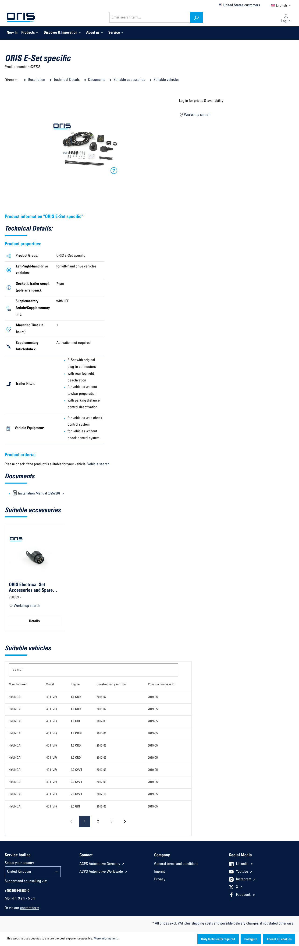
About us (93, 33)
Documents (96, 80)
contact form (29, 908)
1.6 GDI (75, 721)
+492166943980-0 (17, 891)
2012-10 (101, 794)
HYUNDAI (15, 697)
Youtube (242, 872)
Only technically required (218, 939)
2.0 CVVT (76, 770)
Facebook (244, 895)
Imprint (159, 872)
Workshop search (196, 115)
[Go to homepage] (21, 17)
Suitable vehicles (166, 80)
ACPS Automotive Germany (100, 864)
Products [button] (28, 33)
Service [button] (114, 33)
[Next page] (125, 821)
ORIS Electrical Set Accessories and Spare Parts (31, 588)
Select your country (19, 863)
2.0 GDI (75, 806)
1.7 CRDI (76, 733)
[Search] (196, 17)
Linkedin (242, 864)
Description (36, 80)
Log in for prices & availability (201, 101)
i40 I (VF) (51, 697)
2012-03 (101, 721)
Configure (250, 939)
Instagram (244, 880)
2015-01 (101, 733)
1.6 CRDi (76, 697)
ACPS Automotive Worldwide (101, 872)
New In (12, 33)
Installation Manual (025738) (39, 494)
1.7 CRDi (76, 745)
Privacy (159, 880)
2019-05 (153, 697)
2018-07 (101, 697)
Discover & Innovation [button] (60, 33)
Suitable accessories (129, 80)
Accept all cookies (279, 939)
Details (34, 621)
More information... (106, 938)
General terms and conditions (176, 864)
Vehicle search (98, 464)
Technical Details (66, 80)
